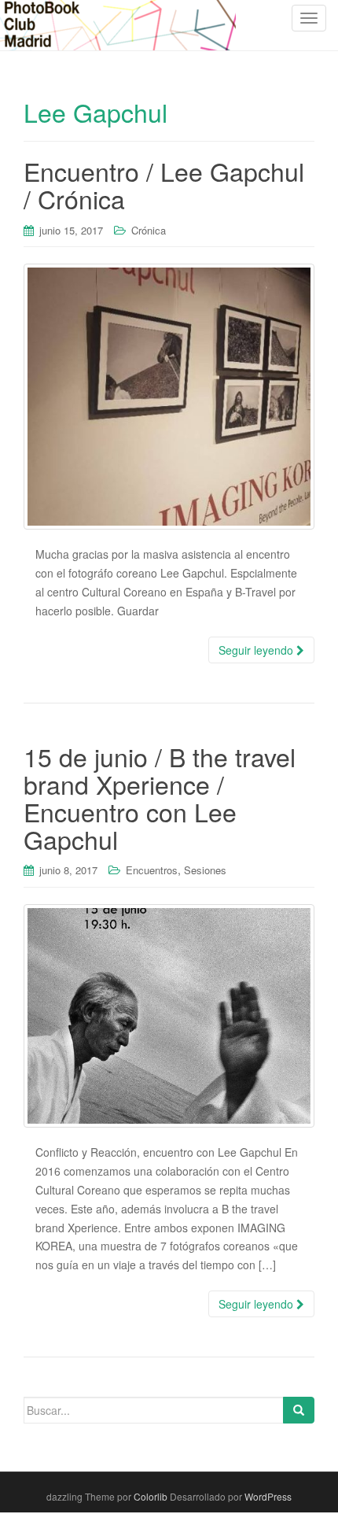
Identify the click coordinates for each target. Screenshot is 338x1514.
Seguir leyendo (257, 650)
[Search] (298, 1410)
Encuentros (152, 869)
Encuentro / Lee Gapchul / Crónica (164, 184)
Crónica (148, 230)
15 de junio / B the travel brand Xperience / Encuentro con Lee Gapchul (160, 798)
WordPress (268, 1496)
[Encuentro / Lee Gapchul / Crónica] (169, 397)
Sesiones (205, 869)
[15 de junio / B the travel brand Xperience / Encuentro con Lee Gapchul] (169, 1016)
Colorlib (150, 1496)
